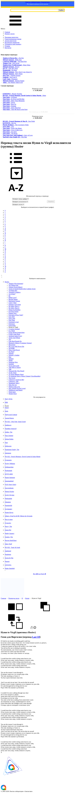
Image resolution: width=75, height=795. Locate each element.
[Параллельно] (15, 613)
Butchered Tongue (14, 301)
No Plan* (11, 352)
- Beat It (11, 67)
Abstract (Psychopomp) (16, 283)
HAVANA (8, 565)
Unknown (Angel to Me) (16, 380)
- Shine (24, 95)
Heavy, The (8, 526)
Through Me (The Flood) (16, 371)
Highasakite (8, 498)
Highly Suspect (9, 533)
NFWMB (12, 348)
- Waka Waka (16, 65)
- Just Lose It (10, 77)
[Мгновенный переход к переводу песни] (16, 179)
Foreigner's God (14, 322)
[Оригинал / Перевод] (15, 628)
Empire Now (13, 313)
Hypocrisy (8, 523)
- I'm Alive (10, 132)
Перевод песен (10, 34)
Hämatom (8, 502)
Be (9, 296)
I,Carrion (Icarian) (14, 329)
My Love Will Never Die (16, 346)
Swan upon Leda (14, 366)
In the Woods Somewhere (17, 332)
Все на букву (39, 574)
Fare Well (12, 317)
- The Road (10, 133)
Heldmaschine (9, 467)
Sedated (11, 359)
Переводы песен (13, 598)
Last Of (36, 637)
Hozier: (7, 282)
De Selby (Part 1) (14, 306)
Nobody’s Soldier (14, 355)
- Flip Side (15, 137)
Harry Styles (8, 399)
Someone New (13, 362)
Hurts (6, 411)
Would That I (13, 393)
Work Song (12, 392)
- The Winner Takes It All (13, 82)
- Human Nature (13, 81)
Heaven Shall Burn (11, 540)
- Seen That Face (12, 108)
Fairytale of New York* (16, 315)
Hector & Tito (9, 558)
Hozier (27, 598)
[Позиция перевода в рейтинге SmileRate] (34, 628)
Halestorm (8, 453)
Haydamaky (8, 509)
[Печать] (31, 628)
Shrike (11, 360)
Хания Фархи (9, 418)
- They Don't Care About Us (17, 72)
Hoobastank (8, 470)
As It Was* (12, 294)
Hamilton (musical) (11, 428)
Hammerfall (8, 505)
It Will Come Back (14, 334)
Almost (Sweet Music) (15, 287)
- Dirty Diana (12, 74)
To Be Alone (13, 373)
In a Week (12, 331)
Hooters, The (9, 537)
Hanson (7, 561)
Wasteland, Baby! (14, 383)
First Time (12, 320)
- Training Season (11, 75)
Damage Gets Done (15, 304)
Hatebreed (8, 551)
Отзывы (7, 46)
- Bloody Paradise (12, 94)
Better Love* (13, 297)
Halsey (7, 407)
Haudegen (8, 554)
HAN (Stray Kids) (10, 484)
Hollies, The (8, 432)
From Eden (12, 325)
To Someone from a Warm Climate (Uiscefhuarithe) (24, 376)
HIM (6, 402)
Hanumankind (9, 481)
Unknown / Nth (13, 381)
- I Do (8, 126)
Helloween (8, 446)
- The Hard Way (15, 61)
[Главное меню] (15, 27)
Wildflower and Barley (16, 390)
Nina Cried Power (14, 350)
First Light (12, 318)
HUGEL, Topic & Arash (12, 547)
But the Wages (13, 299)
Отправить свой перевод (13, 44)
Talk (10, 369)
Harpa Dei (8, 530)
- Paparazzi (10, 79)
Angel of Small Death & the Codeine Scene (22, 289)
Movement (12, 345)
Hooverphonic (9, 488)
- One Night (19, 121)
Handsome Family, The (12, 449)
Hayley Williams (10, 463)
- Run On (9, 104)
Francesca (12, 324)
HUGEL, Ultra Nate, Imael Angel (15, 421)
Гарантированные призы (13, 39)
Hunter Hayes (9, 512)
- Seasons (9, 106)
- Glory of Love (18, 135)
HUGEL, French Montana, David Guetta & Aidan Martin (22, 456)
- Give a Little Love (12, 130)
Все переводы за (38, 112)
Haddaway (8, 425)
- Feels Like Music (12, 128)
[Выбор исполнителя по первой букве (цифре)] (16, 194)
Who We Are (13, 385)
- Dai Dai (13, 58)
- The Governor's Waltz (16, 125)
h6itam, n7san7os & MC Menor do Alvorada (18, 516)
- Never (9, 102)
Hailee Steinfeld (10, 568)
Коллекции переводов (12, 42)
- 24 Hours (10, 97)
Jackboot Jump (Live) (15, 336)
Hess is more (9, 519)
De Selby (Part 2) (14, 308)
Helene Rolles (9, 439)
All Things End (13, 285)
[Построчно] (45, 613)
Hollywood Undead (11, 414)
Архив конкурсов (10, 41)
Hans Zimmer (9, 435)
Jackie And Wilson (14, 338)
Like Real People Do (15, 341)
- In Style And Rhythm (13, 99)
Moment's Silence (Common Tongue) (20, 343)
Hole (6, 442)
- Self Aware (11, 63)
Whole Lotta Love (14, 386)
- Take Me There (10, 68)
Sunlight (11, 364)
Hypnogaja (8, 460)
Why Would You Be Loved (17, 388)
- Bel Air (9, 123)
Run (10, 357)
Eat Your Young (13, 311)
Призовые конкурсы (11, 37)
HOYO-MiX (9, 474)
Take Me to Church (15, 367)
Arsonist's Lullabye (15, 292)
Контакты (8, 48)
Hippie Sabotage (10, 477)
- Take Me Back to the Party (15, 109)
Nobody (11, 353)
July (10, 339)
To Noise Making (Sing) (16, 374)
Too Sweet (12, 378)
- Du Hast (10, 70)
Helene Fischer (9, 491)
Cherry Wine (13, 303)
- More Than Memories (14, 101)
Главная (7, 32)
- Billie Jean (12, 60)
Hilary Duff (8, 544)
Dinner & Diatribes (14, 310)
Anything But (13, 290)
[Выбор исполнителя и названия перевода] (16, 164)
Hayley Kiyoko (9, 495)
